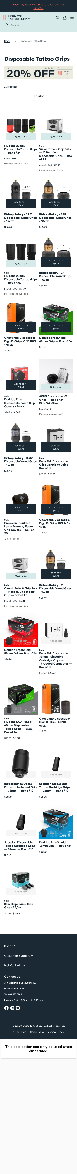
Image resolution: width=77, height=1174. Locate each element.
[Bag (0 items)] (65, 17)
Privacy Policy (20, 1031)
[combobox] (41, 25)
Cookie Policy (37, 1031)
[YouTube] (18, 1008)
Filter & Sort (39, 95)
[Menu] (72, 17)
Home (7, 40)
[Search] (5, 25)
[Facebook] (6, 1008)
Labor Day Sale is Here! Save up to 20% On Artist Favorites (38, 6)
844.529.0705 (15, 994)
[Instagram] (12, 1008)
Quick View (21, 136)
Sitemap (51, 1031)
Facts (61, 1031)
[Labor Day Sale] (38, 72)
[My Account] (58, 17)
